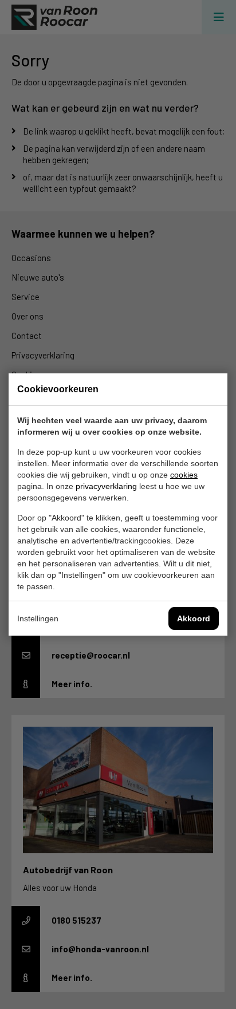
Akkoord (193, 618)
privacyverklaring (106, 486)
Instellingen (37, 618)
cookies (184, 474)
